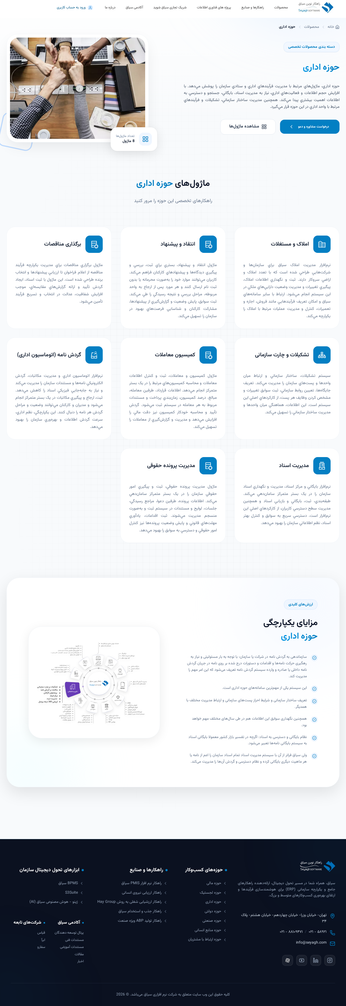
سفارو (41, 947)
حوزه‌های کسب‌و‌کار (204, 870)
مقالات (79, 954)
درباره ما (110, 7)
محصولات (311, 27)
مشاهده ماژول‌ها (244, 126)
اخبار (80, 961)
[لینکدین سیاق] (315, 960)
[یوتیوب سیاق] (301, 960)
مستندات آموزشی (72, 947)
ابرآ (43, 940)
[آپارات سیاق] (287, 960)
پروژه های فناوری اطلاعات (214, 7)
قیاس (41, 932)
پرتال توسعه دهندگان (69, 932)
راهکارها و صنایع (252, 7)
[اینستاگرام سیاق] (329, 960)
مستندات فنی (74, 940)
